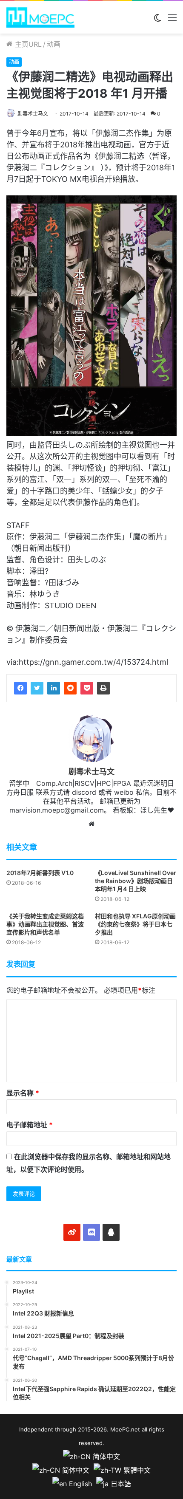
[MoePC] (40, 17)
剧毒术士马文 (32, 113)
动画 (53, 44)
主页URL (27, 44)
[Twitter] (37, 688)
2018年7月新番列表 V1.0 (40, 872)
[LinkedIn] (53, 688)
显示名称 (22, 1093)
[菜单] (172, 20)
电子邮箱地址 (29, 1125)
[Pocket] (86, 688)
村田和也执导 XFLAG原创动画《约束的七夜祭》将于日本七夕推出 (135, 924)
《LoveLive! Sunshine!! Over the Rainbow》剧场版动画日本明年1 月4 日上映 (135, 880)
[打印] (103, 688)
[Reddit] (70, 688)
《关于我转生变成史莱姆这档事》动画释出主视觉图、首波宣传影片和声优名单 (45, 924)
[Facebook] (20, 688)
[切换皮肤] (157, 20)
